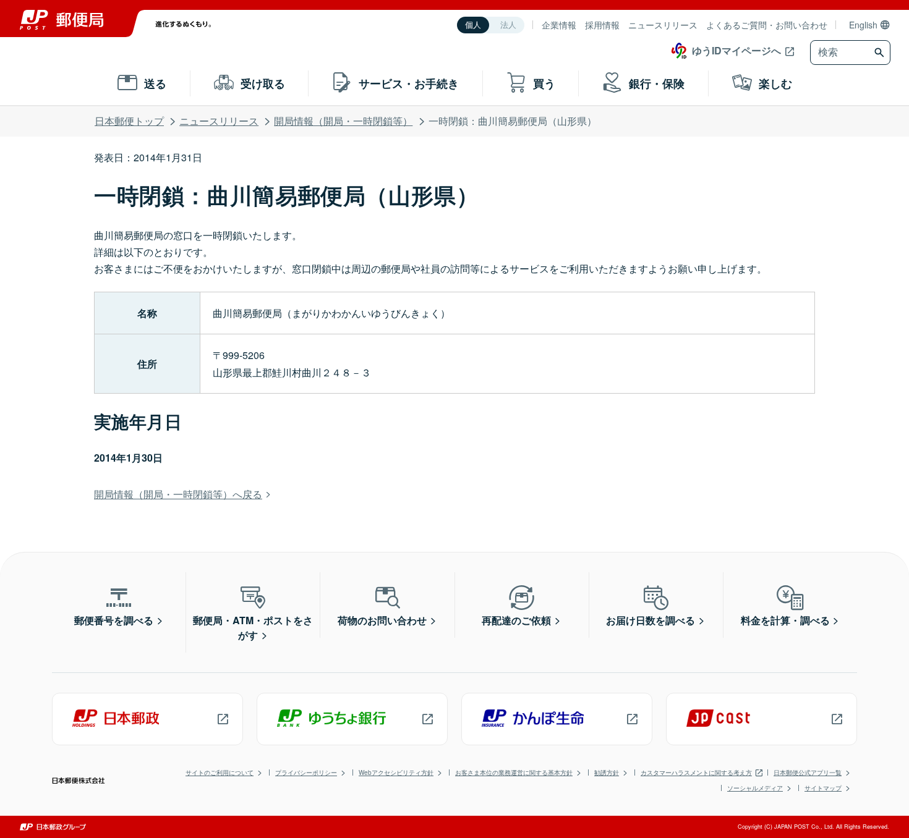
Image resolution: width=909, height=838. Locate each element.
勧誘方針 (606, 772)
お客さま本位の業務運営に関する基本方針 (514, 772)
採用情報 (602, 25)
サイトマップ (823, 788)
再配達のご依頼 (516, 620)
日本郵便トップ (129, 121)
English (863, 25)
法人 (508, 25)
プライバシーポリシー (306, 772)
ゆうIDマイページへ (736, 50)
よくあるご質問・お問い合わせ (766, 25)
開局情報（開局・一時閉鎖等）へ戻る (178, 494)
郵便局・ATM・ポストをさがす (253, 627)
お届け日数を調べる (650, 620)
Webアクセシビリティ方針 (396, 772)
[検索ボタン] (881, 52)
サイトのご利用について (220, 772)
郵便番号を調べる (113, 620)
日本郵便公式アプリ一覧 (808, 772)
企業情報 (559, 25)
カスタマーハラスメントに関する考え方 (696, 772)
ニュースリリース (663, 25)
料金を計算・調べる (785, 620)
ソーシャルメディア (755, 788)
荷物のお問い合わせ (382, 620)
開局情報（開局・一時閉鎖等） (343, 121)
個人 (473, 25)
